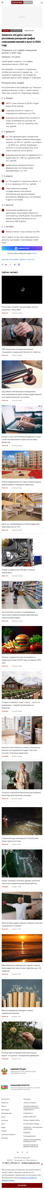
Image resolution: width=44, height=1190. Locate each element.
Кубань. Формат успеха (31, 1120)
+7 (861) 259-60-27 (11, 1163)
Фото (3, 1124)
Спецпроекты (28, 1113)
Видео (3, 1127)
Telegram (27, 1152)
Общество (6, 30)
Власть (3, 1106)
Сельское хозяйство (8, 1134)
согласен (22, 1185)
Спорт (3, 1117)
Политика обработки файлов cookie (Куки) (30, 1145)
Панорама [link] (5, 711)
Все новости (5, 1099)
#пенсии (5, 259)
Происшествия (6, 1113)
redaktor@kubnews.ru (31, 1163)
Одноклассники (22, 1152)
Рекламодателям (29, 1136)
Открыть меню (2, 2)
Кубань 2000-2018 (29, 1117)
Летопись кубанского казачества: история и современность (31, 1107)
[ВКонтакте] (5, 264)
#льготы (30, 259)
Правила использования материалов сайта (32, 1140)
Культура (4, 1120)
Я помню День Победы (31, 1124)
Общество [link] (5, 313)
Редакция (26, 1132)
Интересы (4, 1138)
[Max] (19, 264)
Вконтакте (17, 1152)
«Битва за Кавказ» (30, 1103)
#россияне (14, 259)
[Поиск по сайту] (41, 2)
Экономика (5, 1110)
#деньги (23, 259)
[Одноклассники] (10, 264)
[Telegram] (14, 264)
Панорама (27, 1099)
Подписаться (23, 248)
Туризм (3, 1131)
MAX (35, 253)
